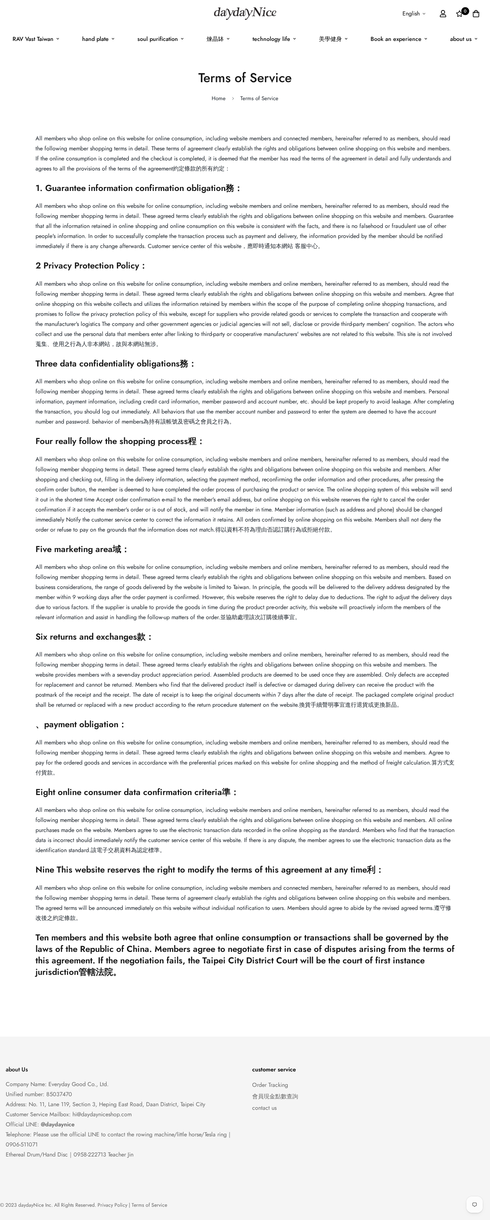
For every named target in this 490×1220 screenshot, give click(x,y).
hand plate (95, 39)
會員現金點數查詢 (275, 1096)
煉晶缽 (215, 39)
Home (219, 98)
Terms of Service (149, 1205)
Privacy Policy (112, 1205)
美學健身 (330, 39)
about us (461, 39)
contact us (264, 1108)
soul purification (157, 39)
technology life (271, 39)
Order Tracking (270, 1085)
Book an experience (396, 39)
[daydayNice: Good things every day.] (245, 14)
